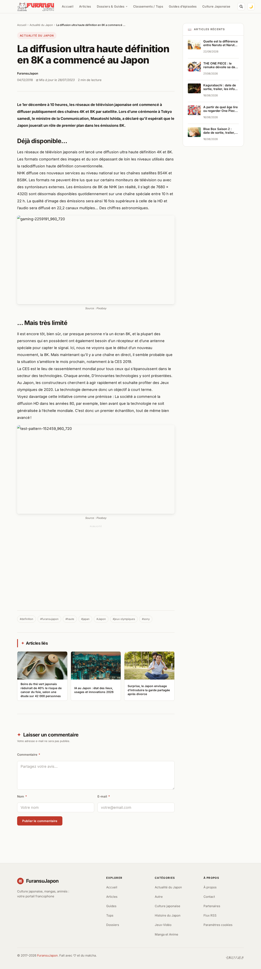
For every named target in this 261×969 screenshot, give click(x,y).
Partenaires (211, 906)
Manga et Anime (166, 934)
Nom (22, 796)
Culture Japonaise (216, 6)
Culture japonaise (167, 906)
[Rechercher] (241, 6)
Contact (209, 897)
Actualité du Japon (41, 25)
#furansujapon (49, 619)
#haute (69, 619)
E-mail (103, 796)
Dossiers (112, 925)
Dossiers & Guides (111, 6)
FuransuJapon (47, 955)
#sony (146, 619)
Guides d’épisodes (183, 6)
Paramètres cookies (217, 925)
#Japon (101, 619)
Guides (111, 906)
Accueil (67, 6)
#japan (85, 619)
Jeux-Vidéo (163, 925)
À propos (210, 887)
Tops (109, 915)
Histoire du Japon (167, 915)
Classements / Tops (148, 6)
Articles (85, 6)
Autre (159, 897)
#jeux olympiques (124, 619)
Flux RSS (210, 915)
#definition (26, 619)
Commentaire (28, 755)
